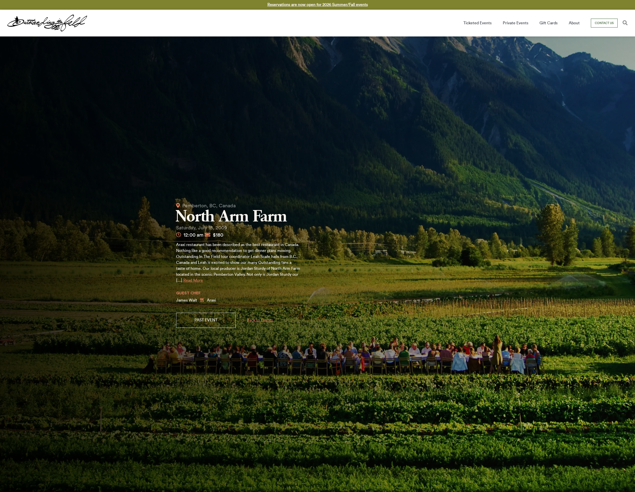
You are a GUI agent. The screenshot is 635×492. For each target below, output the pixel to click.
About (574, 23)
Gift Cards (549, 23)
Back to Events (260, 320)
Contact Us (604, 23)
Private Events (515, 23)
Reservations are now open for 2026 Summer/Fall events (317, 5)
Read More (193, 280)
